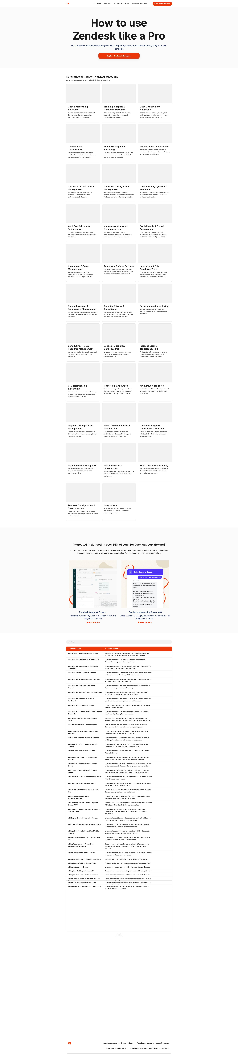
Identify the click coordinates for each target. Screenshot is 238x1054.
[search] (121, 691)
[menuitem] (102, 4)
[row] (84, 698)
